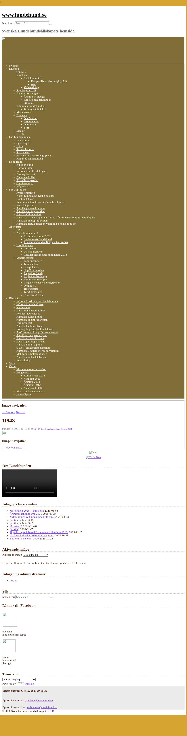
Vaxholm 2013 (32, 378)
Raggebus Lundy (33, 273)
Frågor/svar (22, 186)
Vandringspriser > (26, 257)
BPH (26, 127)
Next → (20, 412)
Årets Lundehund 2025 (37, 236)
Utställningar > (24, 245)
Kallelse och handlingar (37, 99)
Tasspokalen (31, 264)
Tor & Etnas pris (33, 291)
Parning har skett (26, 174)
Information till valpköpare (31, 171)
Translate (29, 683)
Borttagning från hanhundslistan (34, 329)
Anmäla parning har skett (30, 211)
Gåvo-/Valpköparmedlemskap (33, 347)
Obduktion (30, 124)
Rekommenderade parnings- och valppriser (41, 202)
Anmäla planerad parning (30, 208)
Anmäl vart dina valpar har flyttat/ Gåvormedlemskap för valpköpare (55, 217)
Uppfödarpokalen (34, 270)
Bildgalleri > (23, 372)
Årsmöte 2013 (32, 381)
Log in (13, 580)
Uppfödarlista (24, 167)
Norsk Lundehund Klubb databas (35, 195)
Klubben (14, 68)
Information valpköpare (29, 304)
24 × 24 (34, 429)
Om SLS (21, 71)
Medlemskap (23, 112)
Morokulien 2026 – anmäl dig (27, 510)
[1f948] (4, 434)
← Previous (8, 412)
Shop (12, 363)
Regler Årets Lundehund (38, 239)
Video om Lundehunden (30, 391)
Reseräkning (23, 360)
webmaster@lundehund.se (42, 707)
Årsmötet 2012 (32, 384)
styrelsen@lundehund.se (39, 700)
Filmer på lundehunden (29, 158)
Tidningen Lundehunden (30, 105)
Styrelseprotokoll (26, 90)
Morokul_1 (16, 526)
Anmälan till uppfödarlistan (32, 220)
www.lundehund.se (24, 15)
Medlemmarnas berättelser (31, 369)
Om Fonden (30, 118)
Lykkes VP (30, 285)
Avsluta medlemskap (28, 313)
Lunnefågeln (23, 394)
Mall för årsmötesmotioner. (31, 353)
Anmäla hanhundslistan (29, 326)
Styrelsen (21, 74)
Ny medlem (23, 307)
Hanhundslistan (25, 198)
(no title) (14, 519)
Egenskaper (23, 143)
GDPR (20, 133)
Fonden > (21, 115)
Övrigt (12, 366)
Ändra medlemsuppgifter (30, 310)
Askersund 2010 (33, 388)
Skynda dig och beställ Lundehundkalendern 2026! (39, 532)
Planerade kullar (25, 177)
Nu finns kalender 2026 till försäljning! (32, 535)
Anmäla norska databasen (31, 357)
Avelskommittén (33, 78)
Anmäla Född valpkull (29, 344)
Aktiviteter (15, 226)
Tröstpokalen (31, 288)
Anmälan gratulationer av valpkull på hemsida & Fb (46, 223)
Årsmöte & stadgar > (28, 93)
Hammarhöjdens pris (35, 279)
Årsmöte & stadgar (34, 96)
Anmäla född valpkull (28, 214)
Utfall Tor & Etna (33, 295)
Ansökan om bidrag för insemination (37, 332)
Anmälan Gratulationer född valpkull (37, 350)
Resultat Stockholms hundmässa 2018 (45, 254)
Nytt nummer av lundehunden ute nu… (32, 516)
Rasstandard (23, 152)
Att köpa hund (24, 164)
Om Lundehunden (19, 136)
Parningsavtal (24, 322)
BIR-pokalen (31, 267)
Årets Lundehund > (27, 233)
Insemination (31, 121)
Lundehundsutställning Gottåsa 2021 (56, 429)
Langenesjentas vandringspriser (42, 282)
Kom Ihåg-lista (24, 205)
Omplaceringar (24, 183)
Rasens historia (25, 149)
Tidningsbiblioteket (35, 109)
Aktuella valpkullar (27, 180)
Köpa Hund (15, 161)
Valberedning (31, 87)
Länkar (20, 130)
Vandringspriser (33, 260)
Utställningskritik (33, 251)
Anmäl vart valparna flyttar (31, 335)
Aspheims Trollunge (35, 276)
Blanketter (15, 298)
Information (30, 248)
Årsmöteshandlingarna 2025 (26, 513)
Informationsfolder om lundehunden (37, 301)
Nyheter (13, 65)
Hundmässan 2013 (34, 375)
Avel (33, 84)
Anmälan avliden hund (29, 316)
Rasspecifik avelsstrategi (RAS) (49, 81)
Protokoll (29, 102)
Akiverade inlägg (12, 554)
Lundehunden (24, 140)
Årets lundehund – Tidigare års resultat (46, 242)
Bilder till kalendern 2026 (24, 538)
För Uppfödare (17, 189)
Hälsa (19, 146)
